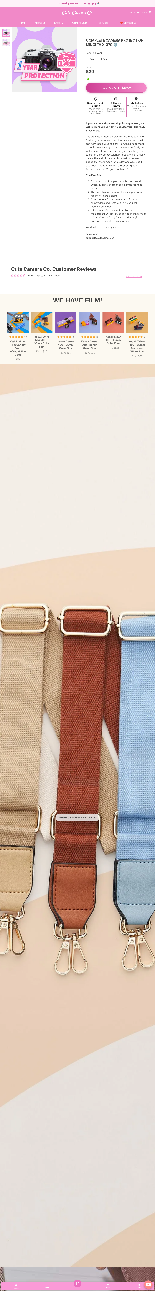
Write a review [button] (134, 276)
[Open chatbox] (148, 1284)
